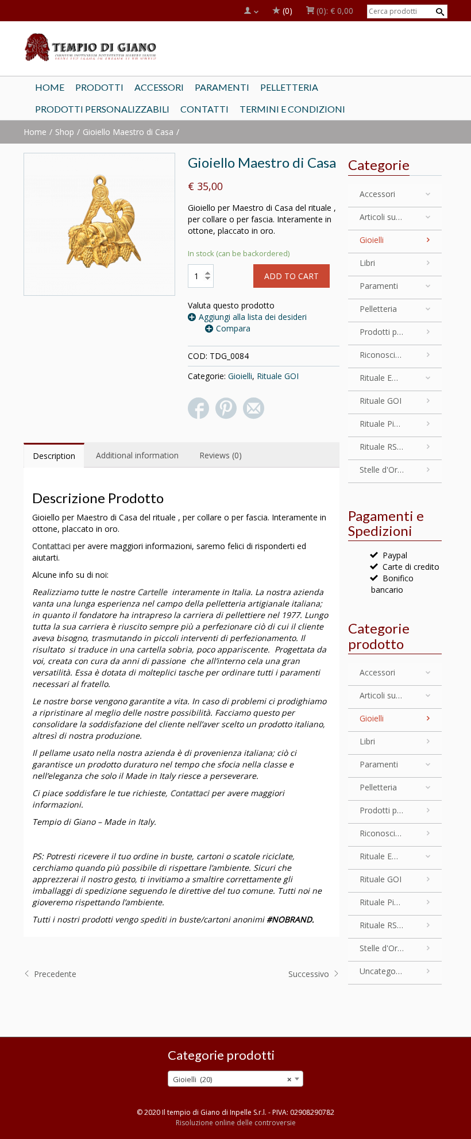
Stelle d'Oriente (382, 469)
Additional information (137, 455)
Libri (367, 262)
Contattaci (51, 545)
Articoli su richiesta (382, 216)
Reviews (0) (220, 455)
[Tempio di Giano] (91, 46)
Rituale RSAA (382, 446)
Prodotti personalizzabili (382, 331)
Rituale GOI (278, 375)
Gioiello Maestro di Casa (128, 131)
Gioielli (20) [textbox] (232, 1079)
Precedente (54, 973)
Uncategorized (382, 971)
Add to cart (291, 276)
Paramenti (379, 285)
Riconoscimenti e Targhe (382, 354)
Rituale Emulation (382, 377)
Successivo (309, 973)
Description (54, 455)
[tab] (54, 455)
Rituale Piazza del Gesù (382, 423)
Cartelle (152, 591)
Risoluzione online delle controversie (236, 1123)
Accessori (377, 193)
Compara (233, 328)
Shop (64, 131)
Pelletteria (378, 308)
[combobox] (235, 1079)
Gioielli (240, 375)
